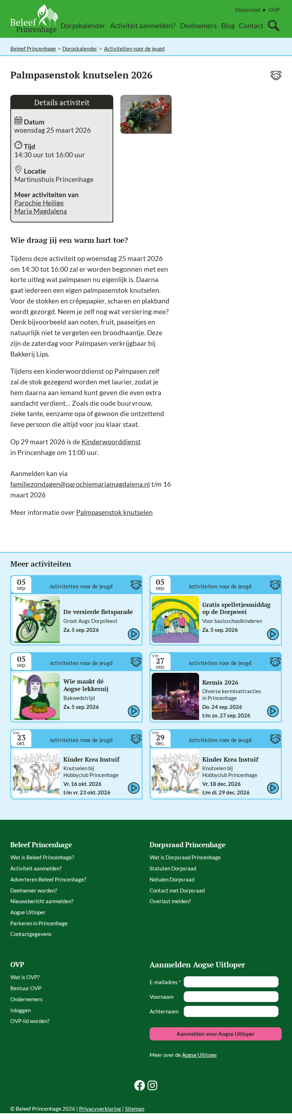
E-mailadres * (165, 982)
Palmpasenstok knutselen (114, 512)
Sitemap (134, 1108)
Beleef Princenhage (33, 48)
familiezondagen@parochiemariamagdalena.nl (80, 484)
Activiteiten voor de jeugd (134, 48)
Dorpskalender (79, 48)
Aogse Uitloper (199, 1055)
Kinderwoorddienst (111, 442)
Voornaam (161, 996)
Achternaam (164, 1011)
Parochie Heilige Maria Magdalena (40, 207)
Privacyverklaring (100, 1108)
